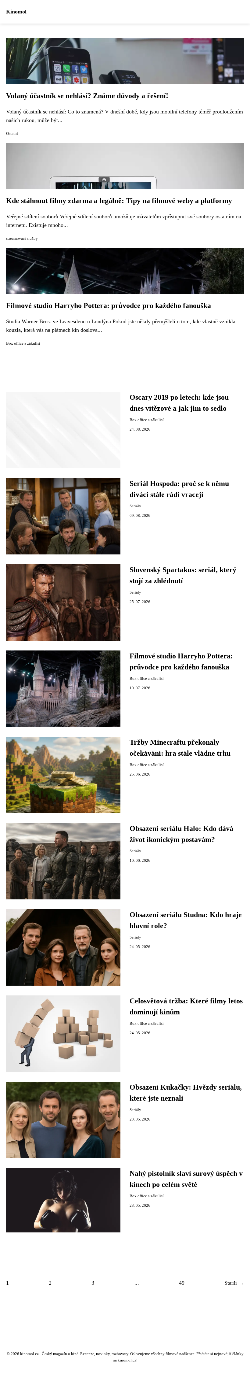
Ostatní (12, 134)
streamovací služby (22, 238)
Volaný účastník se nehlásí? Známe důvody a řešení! (87, 96)
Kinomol (16, 12)
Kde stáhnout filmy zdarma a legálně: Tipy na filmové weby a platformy (119, 201)
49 (181, 1283)
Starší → (234, 1283)
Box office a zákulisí (23, 343)
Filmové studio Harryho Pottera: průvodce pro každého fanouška (108, 305)
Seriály (135, 506)
